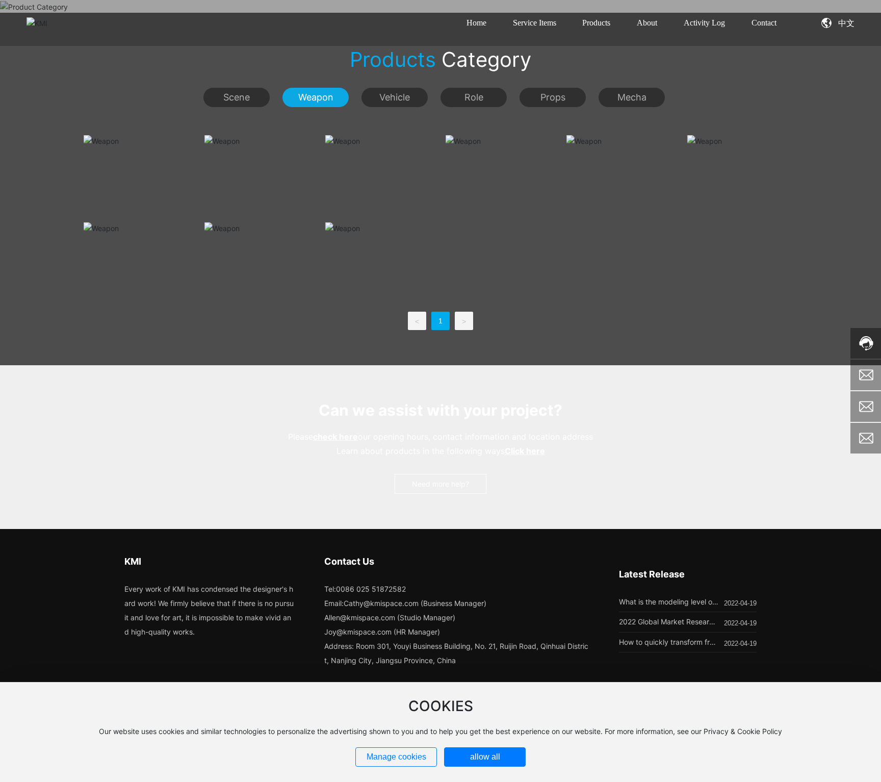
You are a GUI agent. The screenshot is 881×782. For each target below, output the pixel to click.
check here (335, 437)
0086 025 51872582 (371, 589)
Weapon (315, 97)
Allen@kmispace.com (359, 617)
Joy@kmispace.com (358, 631)
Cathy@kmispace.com (381, 603)
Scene (236, 97)
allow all (485, 756)
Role (473, 97)
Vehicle (394, 97)
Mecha (631, 97)
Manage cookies (396, 756)
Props (552, 97)
